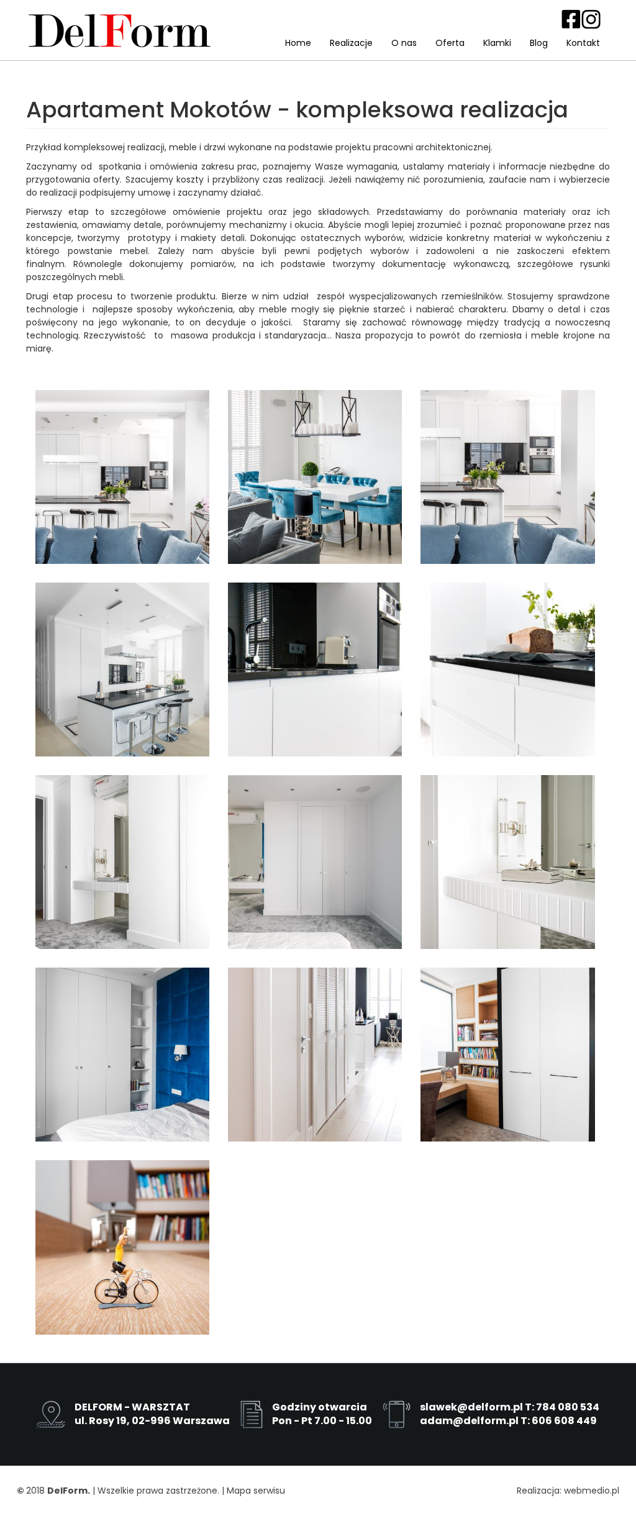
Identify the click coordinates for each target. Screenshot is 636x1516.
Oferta (450, 43)
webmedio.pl (591, 1490)
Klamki (497, 43)
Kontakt (583, 43)
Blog (539, 43)
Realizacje (351, 43)
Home (298, 43)
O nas (404, 43)
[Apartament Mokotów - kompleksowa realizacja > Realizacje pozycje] (122, 477)
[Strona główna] (119, 29)
